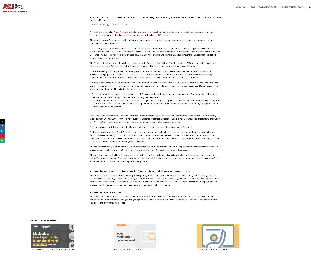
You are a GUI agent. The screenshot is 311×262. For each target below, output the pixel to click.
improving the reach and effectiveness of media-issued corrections (159, 150)
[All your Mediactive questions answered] (154, 236)
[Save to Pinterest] (2, 135)
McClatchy (98, 158)
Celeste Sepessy (99, 24)
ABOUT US (240, 7)
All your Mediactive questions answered (129, 249)
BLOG (253, 7)
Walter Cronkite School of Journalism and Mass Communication (143, 32)
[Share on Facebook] (2, 126)
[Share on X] (2, 121)
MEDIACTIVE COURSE (267, 7)
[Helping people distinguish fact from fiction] (237, 236)
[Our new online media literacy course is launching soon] (71, 236)
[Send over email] (2, 140)
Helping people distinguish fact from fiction (214, 249)
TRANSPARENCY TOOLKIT (293, 7)
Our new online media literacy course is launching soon (52, 249)
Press (128, 24)
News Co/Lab (114, 82)
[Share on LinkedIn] (2, 131)
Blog (123, 24)
